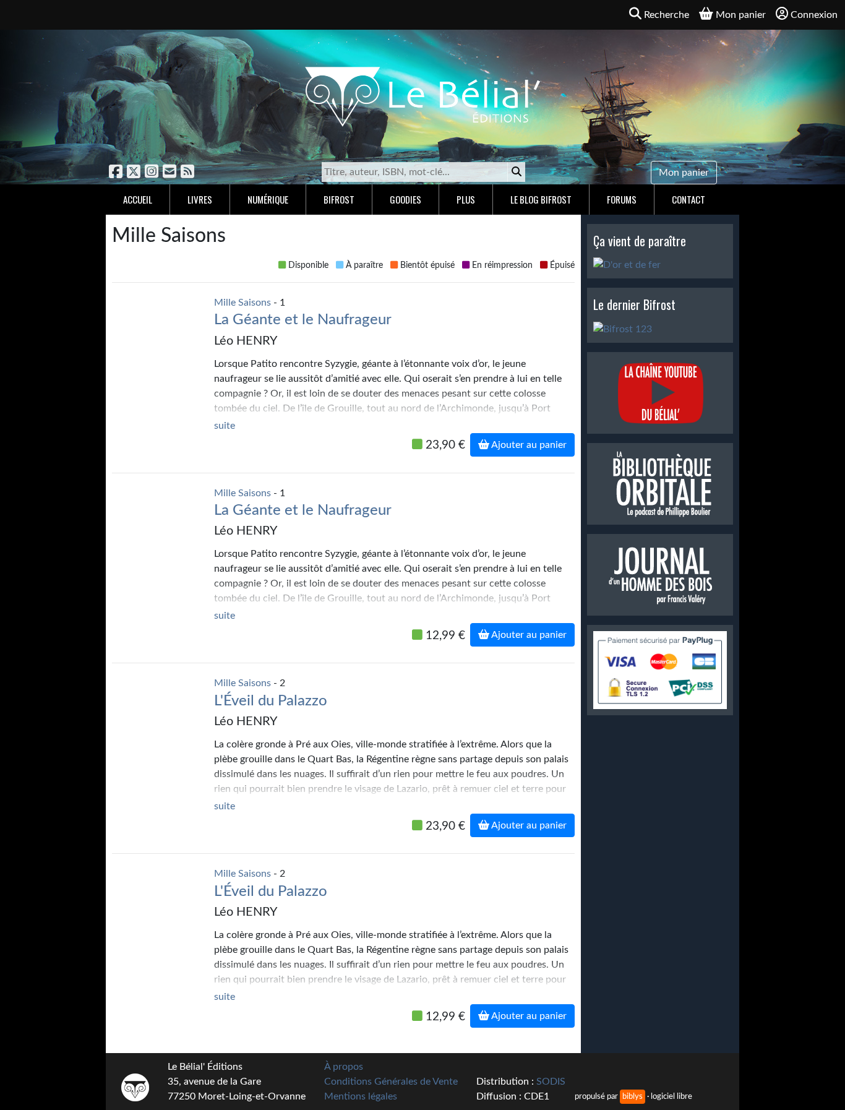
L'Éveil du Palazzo (270, 701)
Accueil (137, 199)
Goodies (405, 199)
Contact (688, 199)
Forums (622, 199)
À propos (343, 1067)
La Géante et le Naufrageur (303, 319)
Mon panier (684, 173)
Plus (466, 199)
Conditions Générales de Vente (391, 1081)
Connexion (814, 15)
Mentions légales (360, 1096)
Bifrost (339, 199)
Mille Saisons (242, 303)
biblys (632, 1096)
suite (224, 426)
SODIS (550, 1081)
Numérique (267, 199)
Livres (199, 199)
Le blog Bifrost (541, 199)
